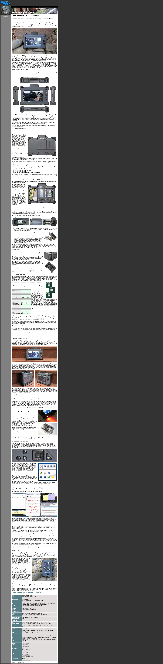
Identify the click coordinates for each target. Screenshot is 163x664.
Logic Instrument (25, 644)
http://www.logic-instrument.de (26, 660)
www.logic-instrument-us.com (26, 655)
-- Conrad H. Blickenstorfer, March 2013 (28, 590)
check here (27, 437)
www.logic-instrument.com (26, 650)
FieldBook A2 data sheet (26, 643)
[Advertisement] (6, 37)
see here (20, 194)
